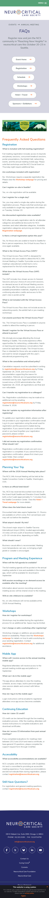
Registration (21, 68)
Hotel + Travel (21, 95)
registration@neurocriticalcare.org (20, 369)
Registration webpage (12, 231)
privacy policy (29, 893)
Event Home (21, 60)
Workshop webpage (25, 180)
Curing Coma (24, 863)
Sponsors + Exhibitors (22, 104)
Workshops (22, 86)
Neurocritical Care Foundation (25, 872)
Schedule (21, 77)
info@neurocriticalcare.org (25, 842)
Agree (23, 896)
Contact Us (24, 859)
